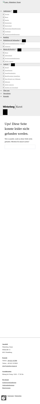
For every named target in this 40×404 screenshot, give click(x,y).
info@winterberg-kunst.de (9, 366)
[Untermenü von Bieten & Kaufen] (19, 49)
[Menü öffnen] (5, 112)
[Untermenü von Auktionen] (15, 11)
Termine (7, 14)
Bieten (6, 17)
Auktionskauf (8, 55)
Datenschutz (18, 396)
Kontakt (6, 96)
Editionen (7, 82)
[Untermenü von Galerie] (13, 64)
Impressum (11, 396)
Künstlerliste (8, 23)
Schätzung (7, 46)
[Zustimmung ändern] (3, 398)
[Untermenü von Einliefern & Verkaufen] (24, 40)
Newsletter (7, 93)
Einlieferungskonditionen (9, 382)
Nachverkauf (8, 26)
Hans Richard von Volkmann (12, 79)
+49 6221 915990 (12, 360)
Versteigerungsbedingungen (12, 34)
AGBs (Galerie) (9, 61)
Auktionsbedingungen (8, 385)
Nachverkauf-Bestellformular (13, 28)
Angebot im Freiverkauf (11, 87)
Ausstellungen (8, 70)
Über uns (6, 90)
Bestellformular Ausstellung (12, 76)
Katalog (7, 20)
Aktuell (7, 67)
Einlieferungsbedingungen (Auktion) (15, 43)
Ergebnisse (8, 31)
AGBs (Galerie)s (9, 85)
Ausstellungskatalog (10, 73)
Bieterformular (6, 388)
